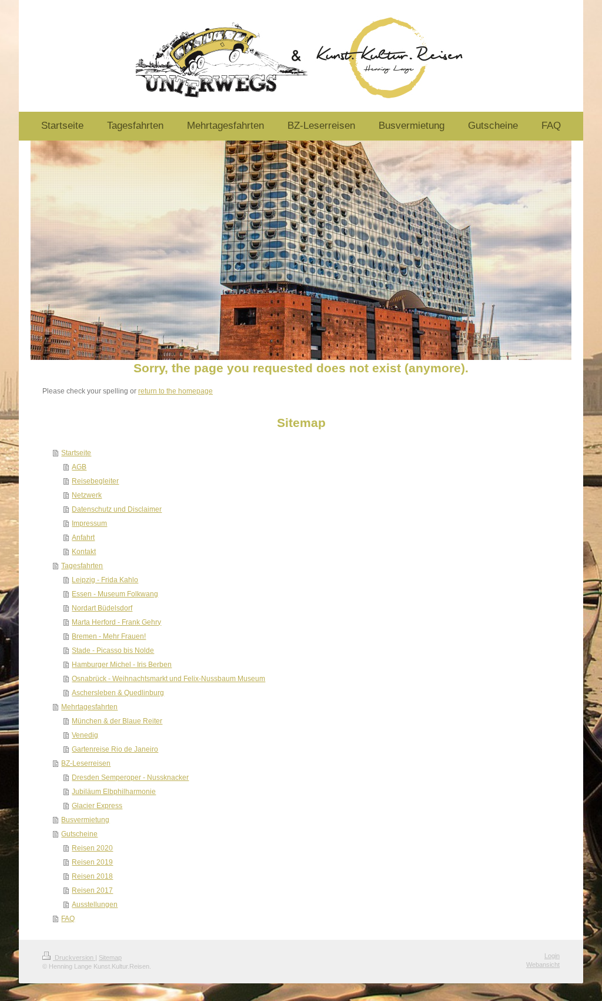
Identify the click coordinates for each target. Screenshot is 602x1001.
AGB (79, 467)
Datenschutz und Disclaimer (117, 509)
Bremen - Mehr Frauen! (109, 636)
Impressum (89, 523)
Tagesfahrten (82, 566)
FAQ (68, 919)
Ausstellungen (95, 904)
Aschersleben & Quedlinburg (118, 693)
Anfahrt (83, 537)
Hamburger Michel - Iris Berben (122, 664)
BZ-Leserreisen (86, 763)
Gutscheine (79, 834)
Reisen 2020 (92, 848)
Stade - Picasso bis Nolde (113, 650)
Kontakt (84, 552)
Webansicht (543, 964)
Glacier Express (97, 806)
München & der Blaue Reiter (117, 721)
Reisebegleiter (95, 481)
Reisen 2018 (92, 876)
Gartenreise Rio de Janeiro (115, 749)
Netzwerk (87, 495)
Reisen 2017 (92, 890)
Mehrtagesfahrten (89, 707)
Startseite (76, 453)
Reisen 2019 (92, 862)
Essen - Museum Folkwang (115, 594)
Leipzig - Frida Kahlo (105, 580)
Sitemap (110, 957)
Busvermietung (85, 820)
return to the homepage (175, 391)
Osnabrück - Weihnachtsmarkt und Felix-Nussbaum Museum (168, 679)
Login (552, 955)
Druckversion (74, 957)
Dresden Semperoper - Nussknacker (130, 777)
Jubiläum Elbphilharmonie (114, 792)
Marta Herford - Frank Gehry (116, 622)
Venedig (85, 735)
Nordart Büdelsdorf (102, 608)
